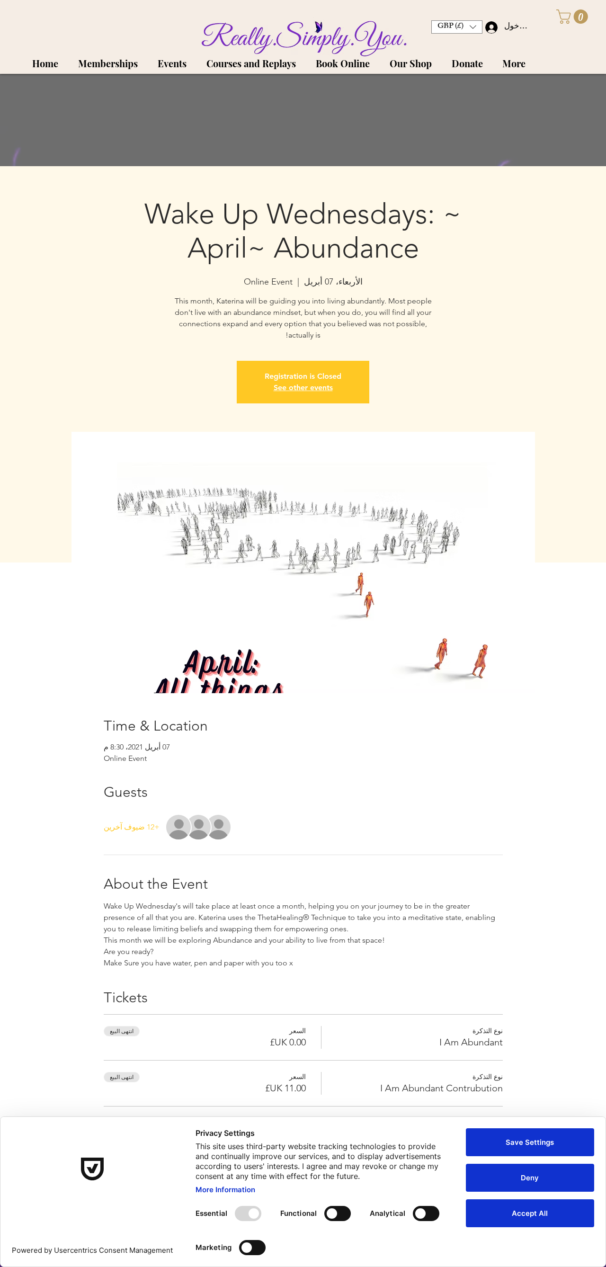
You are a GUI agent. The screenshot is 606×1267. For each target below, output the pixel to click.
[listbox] (456, 27)
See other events (303, 387)
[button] (573, 16)
